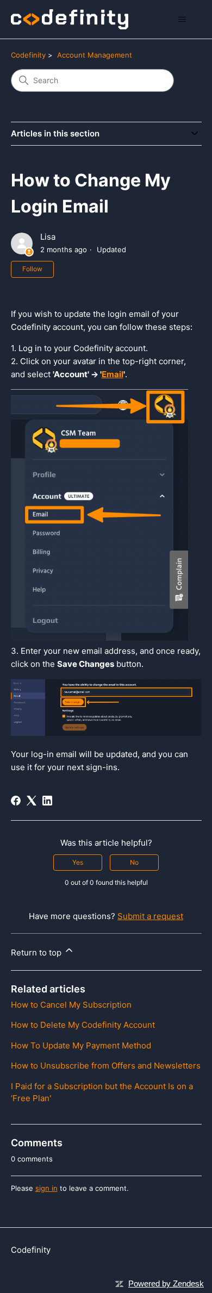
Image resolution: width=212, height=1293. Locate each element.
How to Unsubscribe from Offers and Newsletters (106, 1065)
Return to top (37, 952)
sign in (46, 1188)
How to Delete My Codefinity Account (83, 1025)
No (134, 862)
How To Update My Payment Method (81, 1045)
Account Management (94, 55)
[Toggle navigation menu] (182, 19)
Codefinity (28, 55)
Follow (32, 269)
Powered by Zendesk (166, 1283)
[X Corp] (31, 800)
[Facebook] (16, 800)
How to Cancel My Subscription (71, 1005)
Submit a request (150, 916)
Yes (77, 862)
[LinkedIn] (47, 800)
